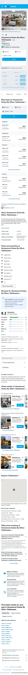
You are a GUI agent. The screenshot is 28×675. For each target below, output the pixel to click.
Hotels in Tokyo (5, 643)
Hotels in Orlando (6, 631)
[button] (2, 6)
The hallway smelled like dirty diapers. (12, 348)
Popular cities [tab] (5, 613)
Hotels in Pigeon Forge (7, 629)
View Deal (20, 405)
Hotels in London (6, 639)
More (2, 224)
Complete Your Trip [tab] (7, 616)
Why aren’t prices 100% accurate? (11, 660)
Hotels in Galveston (6, 641)
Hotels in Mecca (5, 625)
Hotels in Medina (6, 633)
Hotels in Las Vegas (6, 623)
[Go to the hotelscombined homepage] (10, 6)
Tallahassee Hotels (4, 672)
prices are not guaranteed (11, 651)
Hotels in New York (6, 635)
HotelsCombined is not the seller (10, 655)
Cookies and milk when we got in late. (12, 337)
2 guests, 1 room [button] (7, 55)
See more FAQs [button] (14, 563)
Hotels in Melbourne (6, 627)
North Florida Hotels (17, 669)
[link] (11, 408)
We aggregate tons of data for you (10, 658)
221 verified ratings (14, 47)
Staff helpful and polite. (9, 342)
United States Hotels (13, 667)
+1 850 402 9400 (6, 45)
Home (6, 667)
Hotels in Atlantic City (7, 637)
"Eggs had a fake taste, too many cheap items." (13, 351)
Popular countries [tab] (15, 613)
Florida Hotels (5, 669)
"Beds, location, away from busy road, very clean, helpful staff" (12, 339)
